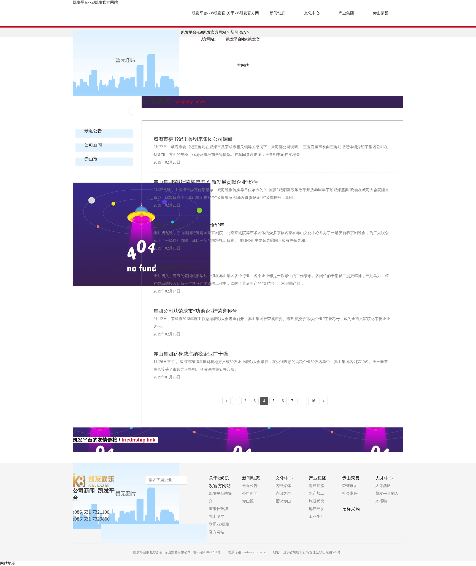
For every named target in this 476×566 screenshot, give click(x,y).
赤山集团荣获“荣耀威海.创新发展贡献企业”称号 (205, 182)
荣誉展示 (350, 486)
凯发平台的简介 (220, 497)
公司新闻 (93, 144)
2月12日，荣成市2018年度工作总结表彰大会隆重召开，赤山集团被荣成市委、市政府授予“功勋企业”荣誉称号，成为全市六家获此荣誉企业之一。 (271, 323)
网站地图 (7, 563)
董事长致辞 (218, 509)
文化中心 (312, 13)
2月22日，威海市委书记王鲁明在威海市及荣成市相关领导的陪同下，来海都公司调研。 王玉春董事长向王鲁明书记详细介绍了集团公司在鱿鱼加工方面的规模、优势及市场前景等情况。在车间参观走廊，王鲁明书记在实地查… (270, 151)
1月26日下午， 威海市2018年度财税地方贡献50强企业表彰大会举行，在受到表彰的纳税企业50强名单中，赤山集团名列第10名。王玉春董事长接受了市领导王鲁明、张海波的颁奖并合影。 (270, 366)
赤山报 (91, 158)
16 (313, 401)
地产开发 (316, 509)
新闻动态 (277, 13)
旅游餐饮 (316, 501)
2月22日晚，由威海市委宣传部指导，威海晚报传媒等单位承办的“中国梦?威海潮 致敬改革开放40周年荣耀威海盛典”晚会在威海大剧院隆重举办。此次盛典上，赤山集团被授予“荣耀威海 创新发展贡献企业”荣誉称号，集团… (271, 194)
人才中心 (208, 39)
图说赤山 (283, 501)
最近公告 (93, 130)
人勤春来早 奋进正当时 (178, 268)
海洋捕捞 (316, 486)
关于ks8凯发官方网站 (243, 18)
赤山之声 (283, 493)
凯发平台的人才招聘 (387, 497)
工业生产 (316, 516)
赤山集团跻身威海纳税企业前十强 (190, 354)
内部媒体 (283, 486)
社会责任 (350, 493)
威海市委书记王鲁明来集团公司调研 (193, 139)
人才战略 (383, 486)
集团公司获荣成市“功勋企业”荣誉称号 (195, 311)
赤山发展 (216, 516)
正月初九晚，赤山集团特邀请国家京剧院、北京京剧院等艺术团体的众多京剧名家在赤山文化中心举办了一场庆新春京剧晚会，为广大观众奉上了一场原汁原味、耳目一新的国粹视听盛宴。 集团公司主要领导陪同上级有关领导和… (271, 237)
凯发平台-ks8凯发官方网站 (95, 2)
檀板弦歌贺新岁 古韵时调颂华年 (188, 225)
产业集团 (346, 13)
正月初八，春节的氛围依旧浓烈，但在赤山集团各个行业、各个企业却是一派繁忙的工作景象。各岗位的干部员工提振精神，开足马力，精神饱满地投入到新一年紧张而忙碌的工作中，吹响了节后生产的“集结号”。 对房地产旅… (271, 280)
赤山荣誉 (380, 13)
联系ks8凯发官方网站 (219, 528)
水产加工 (316, 493)
